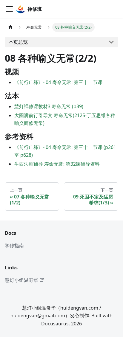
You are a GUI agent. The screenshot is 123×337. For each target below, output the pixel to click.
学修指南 (14, 245)
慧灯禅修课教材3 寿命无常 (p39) (48, 106)
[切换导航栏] (9, 8)
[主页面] (10, 27)
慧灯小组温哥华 (21, 280)
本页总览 (18, 42)
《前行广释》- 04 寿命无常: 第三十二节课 (58, 82)
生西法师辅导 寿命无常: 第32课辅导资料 (57, 164)
